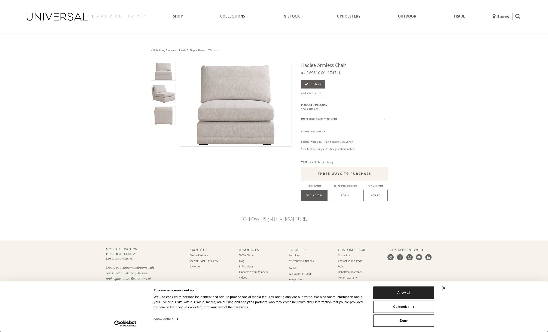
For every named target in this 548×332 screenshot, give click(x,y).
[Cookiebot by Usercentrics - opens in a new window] (125, 323)
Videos (243, 277)
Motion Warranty (347, 277)
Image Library (297, 279)
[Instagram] (409, 257)
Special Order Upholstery (203, 261)
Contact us (344, 255)
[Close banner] (443, 287)
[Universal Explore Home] (86, 17)
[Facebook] (400, 257)
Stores (503, 16)
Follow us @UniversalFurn (274, 219)
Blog (241, 261)
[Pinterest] (390, 257)
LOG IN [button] (345, 195)
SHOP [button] (178, 16)
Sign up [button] (376, 195)
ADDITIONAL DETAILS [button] (313, 131)
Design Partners (198, 255)
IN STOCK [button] (291, 16)
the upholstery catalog (317, 162)
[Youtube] (419, 257)
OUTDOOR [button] (407, 16)
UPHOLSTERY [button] (348, 16)
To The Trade (246, 255)
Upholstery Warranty (350, 272)
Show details (163, 319)
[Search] (516, 16)
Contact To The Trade (350, 261)
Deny (404, 320)
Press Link (294, 255)
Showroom (195, 266)
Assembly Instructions (301, 261)
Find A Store (314, 195)
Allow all (403, 292)
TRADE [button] (459, 16)
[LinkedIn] (428, 257)
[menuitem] (178, 17)
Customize (401, 306)
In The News (246, 266)
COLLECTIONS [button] (232, 16)
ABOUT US (198, 250)
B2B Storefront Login (300, 274)
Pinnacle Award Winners (253, 272)
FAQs (341, 266)
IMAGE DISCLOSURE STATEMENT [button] (319, 119)
